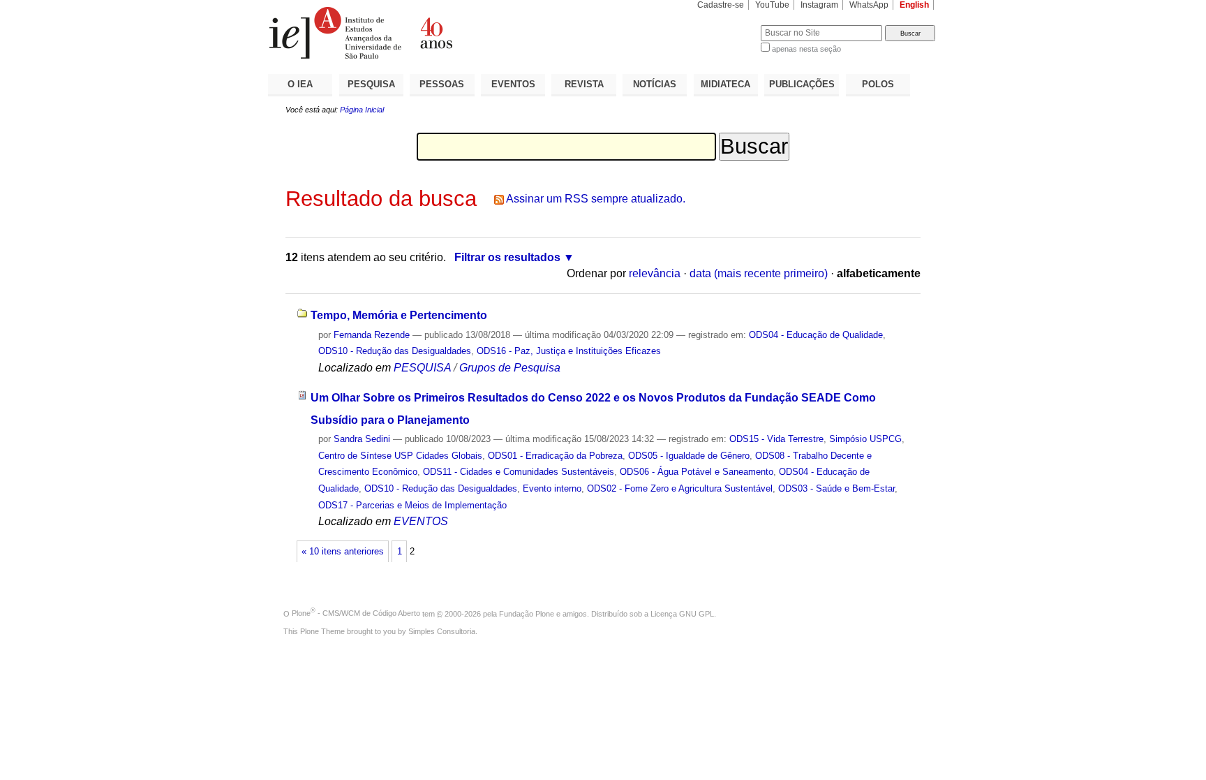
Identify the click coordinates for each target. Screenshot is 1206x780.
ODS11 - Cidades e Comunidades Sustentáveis (518, 471)
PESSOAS (441, 84)
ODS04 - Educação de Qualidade (816, 335)
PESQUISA (371, 84)
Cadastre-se (720, 5)
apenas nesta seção (806, 49)
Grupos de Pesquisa (509, 368)
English (914, 5)
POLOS (878, 84)
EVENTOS (513, 84)
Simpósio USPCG (865, 439)
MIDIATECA (725, 84)
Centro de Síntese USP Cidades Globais (400, 455)
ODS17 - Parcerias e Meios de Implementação (412, 505)
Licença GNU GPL (682, 613)
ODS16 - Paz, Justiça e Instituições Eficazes (569, 351)
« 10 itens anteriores (343, 552)
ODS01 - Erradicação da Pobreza (555, 455)
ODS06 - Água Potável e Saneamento (696, 471)
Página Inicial (362, 109)
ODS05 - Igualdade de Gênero (689, 455)
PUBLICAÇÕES (802, 84)
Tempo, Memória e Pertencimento (399, 315)
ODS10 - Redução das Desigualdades (394, 351)
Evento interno (552, 488)
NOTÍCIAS (654, 84)
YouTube (772, 5)
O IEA (300, 84)
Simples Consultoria (441, 631)
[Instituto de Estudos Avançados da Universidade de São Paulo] (435, 33)
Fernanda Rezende (372, 335)
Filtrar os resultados (507, 257)
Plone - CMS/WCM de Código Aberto (356, 613)
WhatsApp (868, 5)
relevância (654, 273)
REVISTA (584, 84)
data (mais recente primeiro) (759, 273)
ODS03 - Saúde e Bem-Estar (836, 488)
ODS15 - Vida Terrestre (776, 439)
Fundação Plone (526, 613)
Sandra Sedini (362, 439)
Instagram (819, 5)
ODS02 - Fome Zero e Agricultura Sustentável (680, 488)
